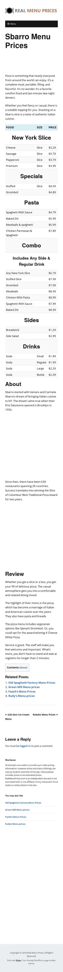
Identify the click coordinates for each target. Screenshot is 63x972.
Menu (13, 23)
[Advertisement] (31, 63)
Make (18, 960)
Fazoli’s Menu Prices (21, 691)
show (23, 667)
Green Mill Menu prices (24, 687)
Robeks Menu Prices (44, 714)
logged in (25, 745)
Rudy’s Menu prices (21, 696)
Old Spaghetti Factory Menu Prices (31, 682)
